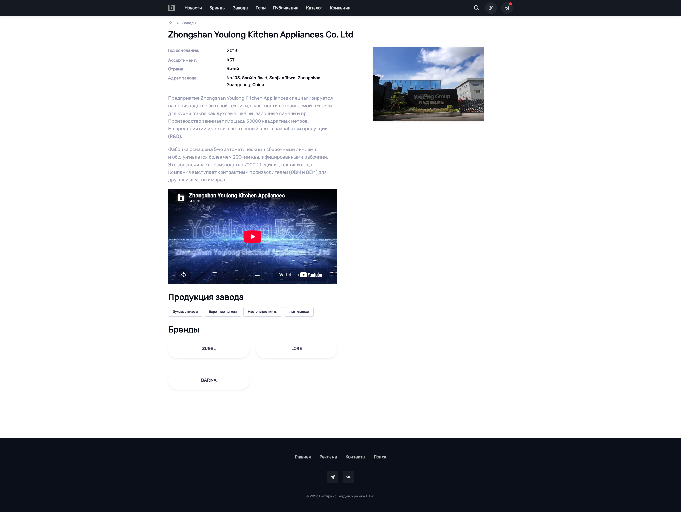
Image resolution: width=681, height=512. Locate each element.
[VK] (348, 477)
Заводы (240, 7)
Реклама (328, 456)
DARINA (209, 380)
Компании (340, 7)
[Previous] (12, 256)
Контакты (355, 456)
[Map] (491, 8)
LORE (296, 348)
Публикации (286, 7)
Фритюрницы (299, 312)
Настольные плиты (262, 312)
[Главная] (170, 23)
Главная (303, 456)
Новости (193, 7)
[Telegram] (507, 8)
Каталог (314, 7)
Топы (261, 7)
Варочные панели (223, 312)
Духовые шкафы (185, 312)
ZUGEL (209, 348)
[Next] (669, 256)
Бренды (217, 7)
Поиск (380, 456)
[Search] (476, 7)
